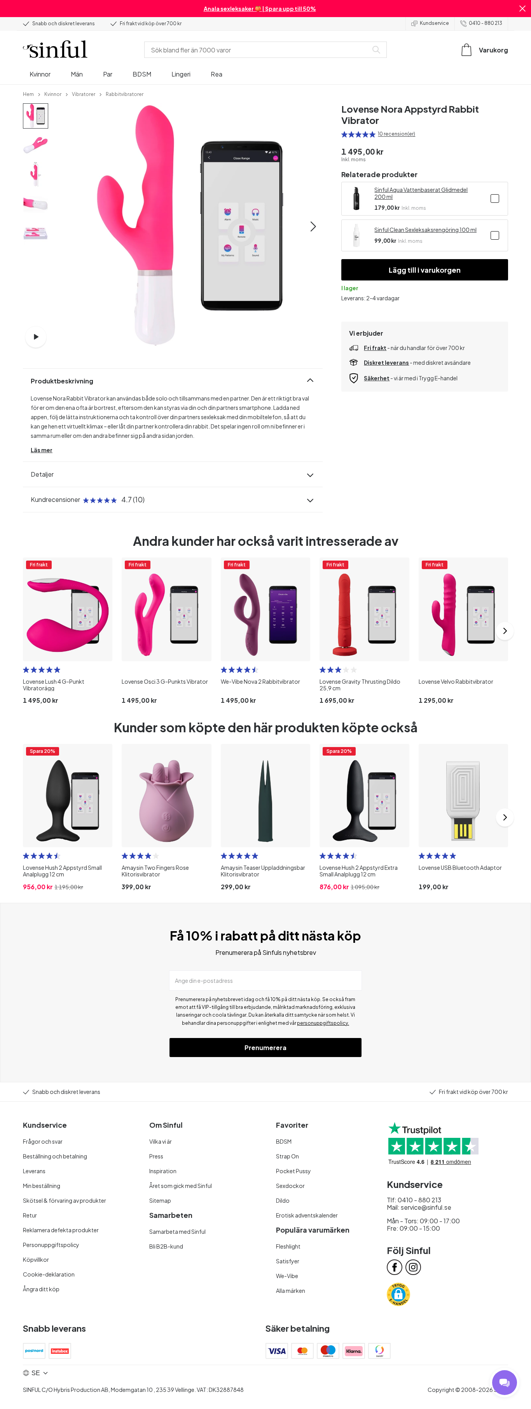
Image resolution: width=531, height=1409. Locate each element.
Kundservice (434, 23)
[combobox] (257, 49)
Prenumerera (265, 1047)
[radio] (344, 134)
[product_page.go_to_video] (36, 337)
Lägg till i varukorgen (425, 269)
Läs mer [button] (41, 449)
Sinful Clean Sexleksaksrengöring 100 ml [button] (425, 229)
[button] (522, 8)
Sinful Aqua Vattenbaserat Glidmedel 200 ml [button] (421, 193)
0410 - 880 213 (485, 23)
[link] (28, 93)
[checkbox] (495, 198)
